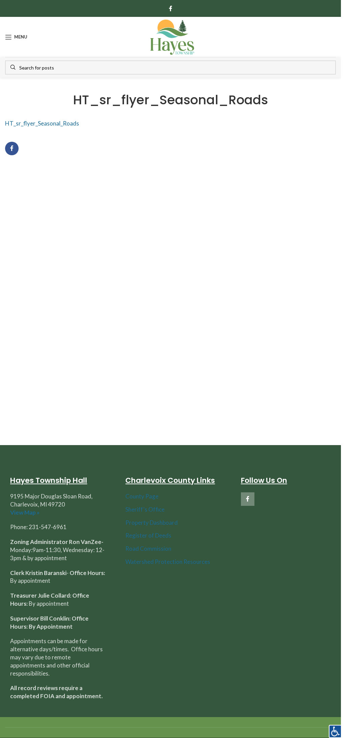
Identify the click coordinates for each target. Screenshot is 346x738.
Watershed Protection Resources (167, 561)
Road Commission (148, 548)
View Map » (25, 512)
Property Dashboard (151, 522)
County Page (141, 496)
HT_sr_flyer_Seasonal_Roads (42, 123)
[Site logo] (172, 36)
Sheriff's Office (145, 509)
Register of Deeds (148, 535)
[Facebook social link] (171, 8)
